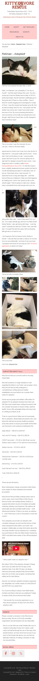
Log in (27, 674)
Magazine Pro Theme (22, 672)
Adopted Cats (13, 364)
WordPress (21, 674)
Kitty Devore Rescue (19, 5)
